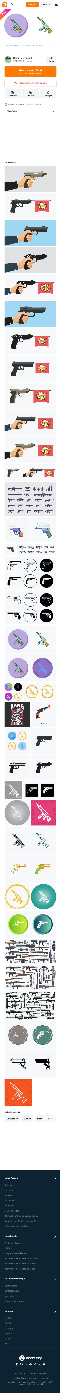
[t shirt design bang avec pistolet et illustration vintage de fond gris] (17, 776)
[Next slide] (49, 1313)
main (39, 1313)
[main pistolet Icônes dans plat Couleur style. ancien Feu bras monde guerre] (37, 566)
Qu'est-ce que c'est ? (34, 104)
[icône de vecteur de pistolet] (30, 683)
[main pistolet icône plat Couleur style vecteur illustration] (17, 573)
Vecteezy (9, 1385)
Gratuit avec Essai (30, 72)
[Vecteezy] (4, 4)
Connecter (46, 4)
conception (12, 1313)
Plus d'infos (12, 110)
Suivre (51, 61)
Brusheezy (9, 1380)
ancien (27, 1313)
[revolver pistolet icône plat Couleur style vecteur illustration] (17, 546)
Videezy (8, 1390)
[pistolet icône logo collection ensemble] (30, 616)
